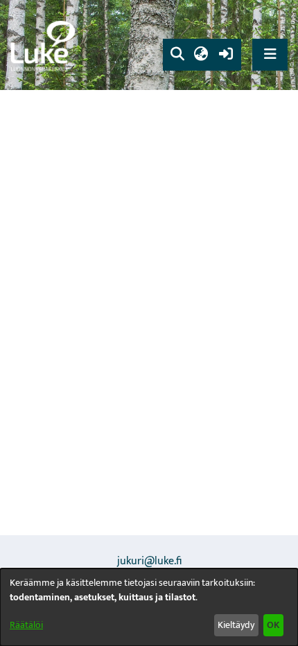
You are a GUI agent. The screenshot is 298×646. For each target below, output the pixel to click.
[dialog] (149, 607)
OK (273, 625)
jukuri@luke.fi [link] (149, 561)
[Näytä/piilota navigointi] (270, 54)
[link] (45, 45)
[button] (177, 54)
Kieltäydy (236, 625)
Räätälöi (26, 625)
